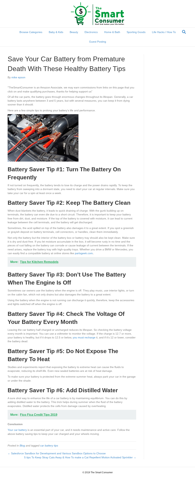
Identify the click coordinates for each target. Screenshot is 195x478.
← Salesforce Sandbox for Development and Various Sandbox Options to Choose (57, 453)
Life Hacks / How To (164, 32)
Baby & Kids (56, 32)
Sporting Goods (136, 32)
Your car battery (17, 429)
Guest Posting (97, 41)
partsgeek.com (84, 253)
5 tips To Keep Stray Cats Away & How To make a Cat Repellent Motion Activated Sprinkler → (80, 457)
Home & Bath (112, 32)
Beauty (74, 32)
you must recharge (84, 337)
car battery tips (49, 445)
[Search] (184, 31)
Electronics (91, 32)
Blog (22, 445)
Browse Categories (30, 32)
